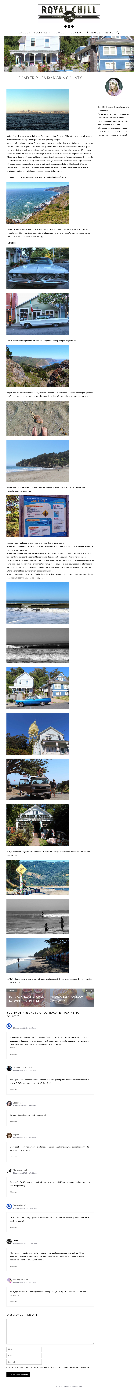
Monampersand (20, 1170)
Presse (108, 32)
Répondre (13, 1054)
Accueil (25, 32)
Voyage (59, 32)
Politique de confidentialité (72, 1386)
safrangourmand (20, 1279)
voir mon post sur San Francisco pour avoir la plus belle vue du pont (53, 150)
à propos (93, 32)
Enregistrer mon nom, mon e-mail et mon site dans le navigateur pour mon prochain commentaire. (49, 1367)
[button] (117, 32)
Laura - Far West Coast (23, 1067)
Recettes (40, 32)
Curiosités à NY (19, 1205)
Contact (77, 32)
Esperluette (18, 1103)
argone (16, 1134)
